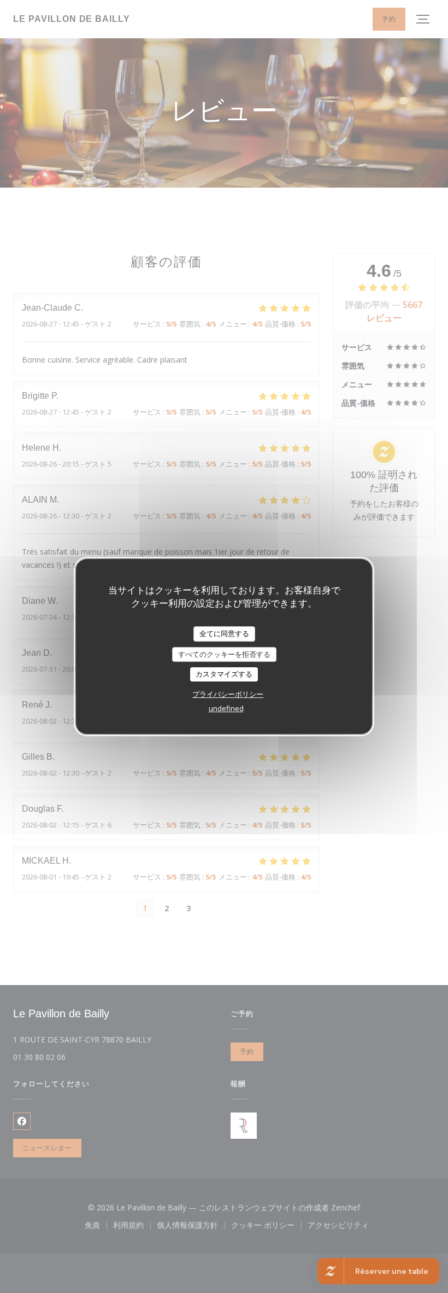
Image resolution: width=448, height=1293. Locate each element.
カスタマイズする (224, 674)
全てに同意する (224, 633)
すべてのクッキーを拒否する (224, 654)
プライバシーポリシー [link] (227, 694)
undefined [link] (226, 708)
